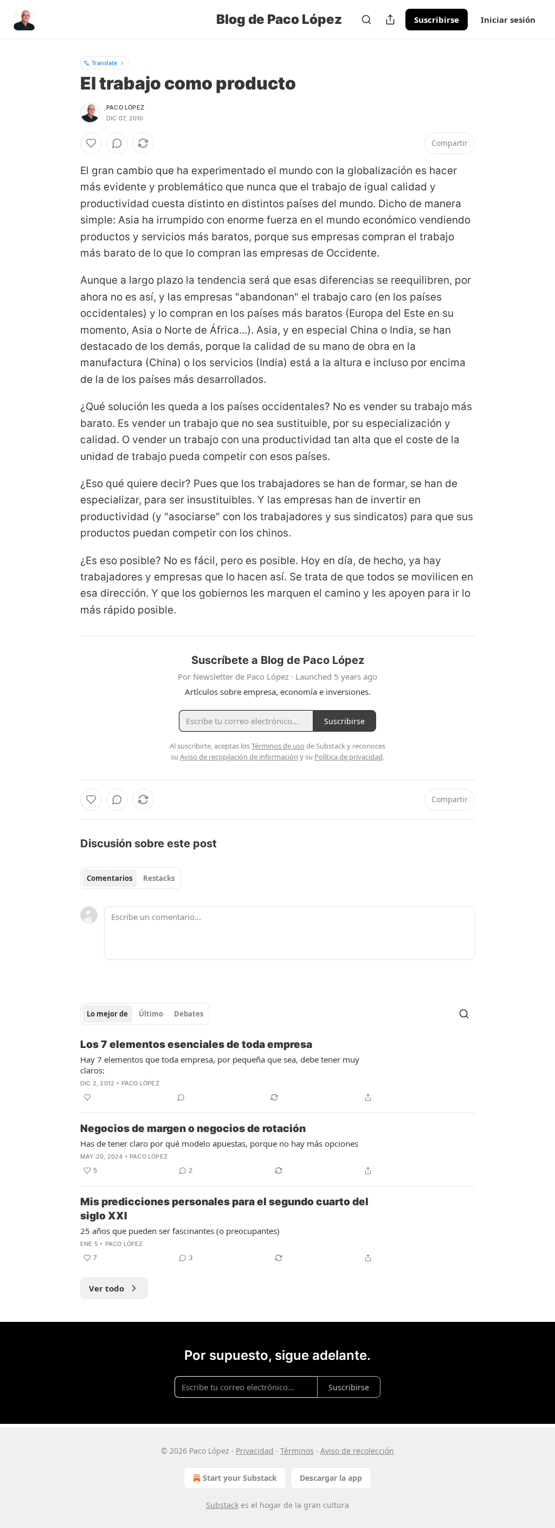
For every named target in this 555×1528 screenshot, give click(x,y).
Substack (222, 1505)
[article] (277, 1070)
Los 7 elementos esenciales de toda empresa (196, 1044)
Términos (297, 1451)
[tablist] (130, 878)
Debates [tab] (188, 1014)
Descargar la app (331, 1478)
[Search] (366, 19)
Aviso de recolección (357, 1451)
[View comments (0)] (117, 143)
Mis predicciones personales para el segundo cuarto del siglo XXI (224, 1208)
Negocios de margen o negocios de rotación (193, 1128)
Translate (104, 63)
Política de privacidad (348, 757)
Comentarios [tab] (109, 878)
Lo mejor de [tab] (107, 1014)
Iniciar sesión (508, 19)
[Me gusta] (91, 143)
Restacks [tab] (159, 878)
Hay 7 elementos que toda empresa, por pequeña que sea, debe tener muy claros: (219, 1065)
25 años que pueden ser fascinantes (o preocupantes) (180, 1230)
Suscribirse (436, 19)
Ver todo (106, 1288)
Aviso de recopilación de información (239, 757)
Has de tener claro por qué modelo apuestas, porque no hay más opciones (219, 1143)
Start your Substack (240, 1478)
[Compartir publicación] (390, 19)
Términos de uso (278, 746)
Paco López (125, 107)
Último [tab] (151, 1014)
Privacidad (255, 1451)
